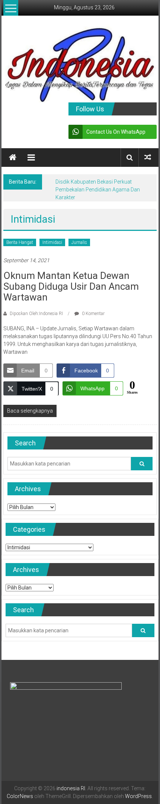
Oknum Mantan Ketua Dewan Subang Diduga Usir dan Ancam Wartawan (71, 286)
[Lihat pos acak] (147, 157)
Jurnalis (79, 242)
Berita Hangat (19, 242)
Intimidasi (52, 242)
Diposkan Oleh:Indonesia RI (36, 313)
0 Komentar (93, 313)
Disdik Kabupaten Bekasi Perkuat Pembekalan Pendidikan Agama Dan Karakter (97, 189)
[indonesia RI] (12, 157)
